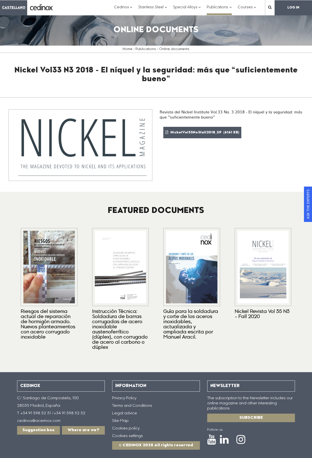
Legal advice (124, 413)
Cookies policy (126, 428)
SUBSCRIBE (251, 418)
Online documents (174, 49)
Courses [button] (247, 9)
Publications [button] (219, 9)
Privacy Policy (124, 398)
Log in (293, 7)
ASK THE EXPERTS (307, 204)
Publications (146, 49)
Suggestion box (38, 430)
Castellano (13, 7)
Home (127, 49)
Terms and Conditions (132, 406)
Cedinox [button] (123, 9)
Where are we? (83, 430)
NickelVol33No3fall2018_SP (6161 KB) (204, 132)
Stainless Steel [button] (152, 9)
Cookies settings (127, 436)
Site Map (120, 421)
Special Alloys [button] (187, 9)
